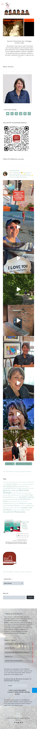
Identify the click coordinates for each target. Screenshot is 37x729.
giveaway (5, 495)
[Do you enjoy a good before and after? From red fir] (18, 320)
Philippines (23, 503)
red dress (24, 505)
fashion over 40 (11, 490)
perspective (7, 503)
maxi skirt (16, 497)
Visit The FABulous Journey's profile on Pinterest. (17, 471)
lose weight (21, 495)
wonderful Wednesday (14, 512)
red (20, 505)
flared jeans (21, 493)
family (24, 488)
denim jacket (12, 484)
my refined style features (14, 501)
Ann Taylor (5, 482)
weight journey (17, 507)
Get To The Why (10, 648)
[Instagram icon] (22, 722)
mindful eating (26, 497)
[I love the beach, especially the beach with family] (18, 226)
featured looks (14, 493)
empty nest (31, 484)
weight (11, 507)
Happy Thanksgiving (13, 495)
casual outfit (30, 482)
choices (5, 484)
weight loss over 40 (15, 510)
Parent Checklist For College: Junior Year (19, 42)
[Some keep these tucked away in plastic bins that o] (18, 351)
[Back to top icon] (18, 714)
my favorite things (13, 499)
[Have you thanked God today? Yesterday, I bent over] (18, 382)
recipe (16, 505)
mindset (5, 499)
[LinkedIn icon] (18, 722)
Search (5, 593)
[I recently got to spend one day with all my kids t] (18, 414)
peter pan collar (15, 503)
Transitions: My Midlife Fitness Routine (17, 652)
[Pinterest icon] (20, 722)
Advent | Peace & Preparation (13, 660)
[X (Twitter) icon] (16, 722)
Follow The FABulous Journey (13, 159)
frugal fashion (28, 493)
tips (8, 507)
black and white (22, 482)
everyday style (10, 486)
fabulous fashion (16, 488)
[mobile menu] (2, 4)
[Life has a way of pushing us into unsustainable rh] (18, 289)
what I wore (25, 510)
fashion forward (29, 488)
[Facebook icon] (14, 722)
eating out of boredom (23, 484)
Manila (11, 497)
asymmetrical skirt (13, 482)
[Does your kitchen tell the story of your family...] (18, 195)
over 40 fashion (24, 501)
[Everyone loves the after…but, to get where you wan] (18, 258)
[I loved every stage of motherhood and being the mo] (18, 445)
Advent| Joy (8, 656)
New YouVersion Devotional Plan (14, 643)
